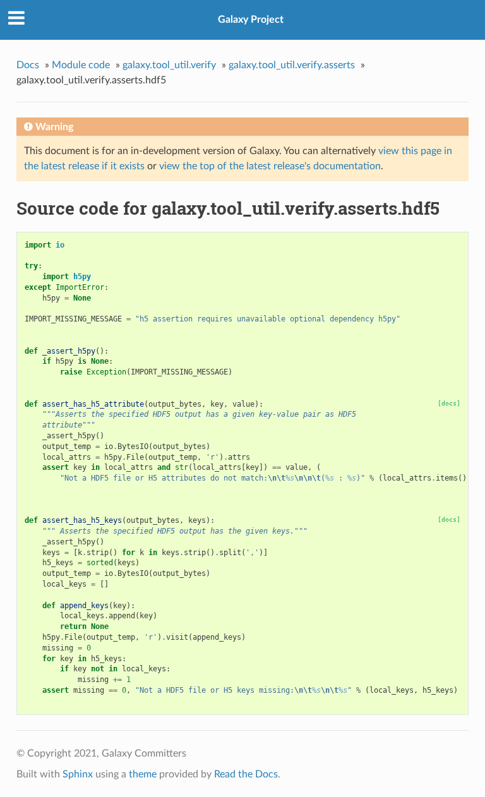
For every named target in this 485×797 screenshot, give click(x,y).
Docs (27, 65)
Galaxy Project (251, 20)
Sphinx (78, 774)
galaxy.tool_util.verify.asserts (292, 65)
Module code (81, 65)
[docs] (449, 403)
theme (143, 774)
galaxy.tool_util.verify (169, 65)
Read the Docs (246, 774)
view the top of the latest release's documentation (270, 166)
